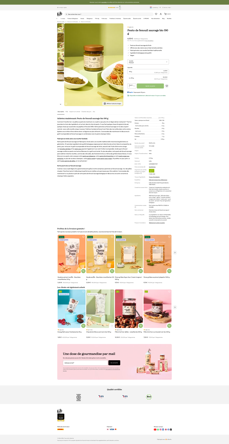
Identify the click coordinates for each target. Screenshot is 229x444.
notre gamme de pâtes (68, 161)
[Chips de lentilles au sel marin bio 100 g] (100, 313)
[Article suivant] (60, 104)
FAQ (66, 111)
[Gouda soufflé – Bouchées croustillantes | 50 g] (100, 259)
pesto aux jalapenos (89, 156)
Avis (94, 111)
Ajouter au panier (150, 86)
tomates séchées (65, 149)
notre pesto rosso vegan (104, 158)
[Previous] (56, 18)
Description (61, 111)
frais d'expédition (149, 40)
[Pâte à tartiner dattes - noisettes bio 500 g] (129, 313)
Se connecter (114, 363)
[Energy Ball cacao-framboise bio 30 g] (72, 313)
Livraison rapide (63, 7)
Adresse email (69, 363)
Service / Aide (167, 7)
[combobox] (109, 14)
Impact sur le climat (74, 111)
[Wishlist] (156, 14)
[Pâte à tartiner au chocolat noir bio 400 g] (157, 313)
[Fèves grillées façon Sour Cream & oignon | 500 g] (129, 259)
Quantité (131, 85)
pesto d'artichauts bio (106, 156)
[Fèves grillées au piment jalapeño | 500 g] (157, 259)
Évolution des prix (86, 111)
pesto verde (91, 158)
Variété (131, 61)
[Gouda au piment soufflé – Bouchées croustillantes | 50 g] (72, 259)
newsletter (104, 2)
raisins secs (78, 149)
